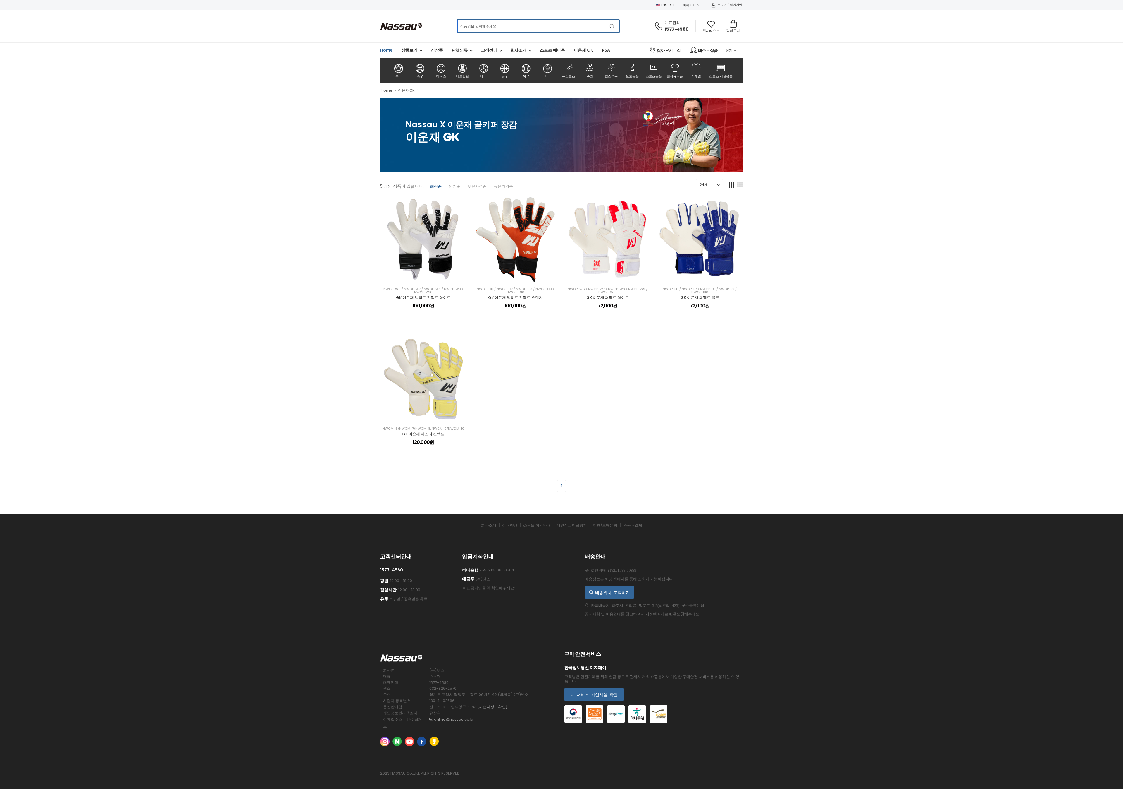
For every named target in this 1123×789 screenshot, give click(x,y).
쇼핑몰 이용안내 (537, 525)
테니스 (441, 76)
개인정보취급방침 (572, 525)
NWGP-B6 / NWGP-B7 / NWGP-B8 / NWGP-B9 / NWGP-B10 (700, 290)
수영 (589, 70)
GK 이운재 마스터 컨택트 (423, 434)
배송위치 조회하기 (611, 592)
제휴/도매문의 (605, 525)
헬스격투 (611, 70)
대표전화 (672, 22)
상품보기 (410, 50)
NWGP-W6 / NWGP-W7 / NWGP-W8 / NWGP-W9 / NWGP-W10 (607, 290)
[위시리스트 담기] (418, 276)
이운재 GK (583, 50)
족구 (420, 76)
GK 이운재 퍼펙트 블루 (700, 297)
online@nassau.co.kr (453, 719)
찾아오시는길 (669, 50)
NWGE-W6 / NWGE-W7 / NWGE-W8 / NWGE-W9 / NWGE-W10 (423, 290)
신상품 (437, 50)
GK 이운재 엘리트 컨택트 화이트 (423, 297)
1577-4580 (676, 29)
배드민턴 (462, 76)
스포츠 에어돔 (552, 50)
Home (386, 50)
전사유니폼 (675, 76)
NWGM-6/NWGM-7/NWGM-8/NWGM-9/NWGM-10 (423, 428)
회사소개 (519, 50)
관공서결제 (632, 525)
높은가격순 (503, 186)
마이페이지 (687, 5)
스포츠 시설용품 (721, 76)
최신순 (436, 186)
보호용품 (632, 70)
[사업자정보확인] (492, 707)
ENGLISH (667, 4)
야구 (526, 76)
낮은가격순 (477, 186)
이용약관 (509, 525)
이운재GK (406, 90)
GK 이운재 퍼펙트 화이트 (607, 297)
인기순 (454, 186)
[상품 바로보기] (428, 276)
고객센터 (489, 50)
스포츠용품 (654, 70)
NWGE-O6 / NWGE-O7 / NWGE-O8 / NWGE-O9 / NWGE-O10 (515, 290)
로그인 (721, 4)
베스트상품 (708, 50)
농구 (505, 76)
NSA (606, 50)
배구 (483, 76)
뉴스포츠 (568, 70)
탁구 (547, 76)
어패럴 (696, 76)
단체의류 (460, 50)
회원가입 (736, 4)
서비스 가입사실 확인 (596, 694)
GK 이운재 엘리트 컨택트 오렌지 (515, 297)
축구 (398, 76)
